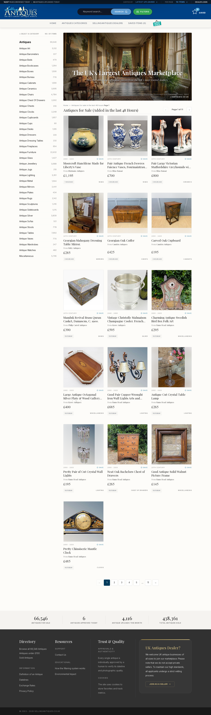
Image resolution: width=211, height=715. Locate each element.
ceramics (187, 182)
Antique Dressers (38, 135)
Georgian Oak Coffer (120, 240)
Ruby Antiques (74, 248)
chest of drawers (139, 490)
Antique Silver (38, 215)
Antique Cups (38, 123)
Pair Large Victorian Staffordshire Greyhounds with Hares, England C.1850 (171, 167)
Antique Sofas (38, 221)
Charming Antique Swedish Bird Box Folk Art (169, 319)
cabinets (188, 259)
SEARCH (119, 11)
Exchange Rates (27, 685)
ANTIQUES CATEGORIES (74, 23)
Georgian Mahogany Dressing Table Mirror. (82, 242)
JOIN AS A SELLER (158, 684)
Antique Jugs (38, 169)
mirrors (100, 259)
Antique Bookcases (38, 65)
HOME (53, 23)
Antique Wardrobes (38, 244)
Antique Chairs (38, 94)
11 (148, 582)
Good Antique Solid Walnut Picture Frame (168, 473)
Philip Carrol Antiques (77, 325)
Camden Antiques (119, 244)
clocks (100, 567)
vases (101, 182)
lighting (144, 413)
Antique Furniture (38, 152)
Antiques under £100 (29, 653)
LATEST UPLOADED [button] (145, 2)
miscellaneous (185, 336)
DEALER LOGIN (201, 2)
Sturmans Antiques (76, 171)
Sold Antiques (26, 658)
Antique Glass (38, 158)
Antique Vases (38, 238)
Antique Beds (38, 60)
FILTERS (144, 11)
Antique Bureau (38, 77)
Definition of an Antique (31, 674)
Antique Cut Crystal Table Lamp (168, 396)
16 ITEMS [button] (181, 2)
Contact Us (60, 655)
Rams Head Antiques (165, 325)
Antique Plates (38, 192)
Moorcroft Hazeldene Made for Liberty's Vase (83, 165)
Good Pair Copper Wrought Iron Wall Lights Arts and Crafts (125, 398)
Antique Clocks (38, 112)
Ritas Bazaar (117, 171)
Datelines (23, 680)
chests (144, 259)
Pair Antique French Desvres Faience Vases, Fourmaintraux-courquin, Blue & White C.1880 (127, 167)
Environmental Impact (65, 674)
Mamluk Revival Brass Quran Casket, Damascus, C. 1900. (82, 319)
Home (65, 105)
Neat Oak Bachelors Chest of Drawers (126, 473)
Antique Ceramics (38, 88)
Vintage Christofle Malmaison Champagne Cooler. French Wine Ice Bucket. (126, 321)
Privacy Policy (26, 691)
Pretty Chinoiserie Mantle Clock (80, 550)
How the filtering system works (70, 668)
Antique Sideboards (38, 210)
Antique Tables (38, 233)
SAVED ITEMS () (137, 23)
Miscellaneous (38, 256)
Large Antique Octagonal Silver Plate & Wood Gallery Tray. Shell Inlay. (81, 398)
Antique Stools (38, 227)
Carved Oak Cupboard (166, 240)
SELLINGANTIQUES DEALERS (108, 23)
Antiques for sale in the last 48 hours (87, 105)
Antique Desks (38, 129)
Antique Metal (38, 181)
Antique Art (38, 48)
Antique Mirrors (38, 187)
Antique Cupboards (38, 117)
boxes (101, 336)
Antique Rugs (38, 198)
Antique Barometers (38, 54)
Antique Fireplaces (38, 146)
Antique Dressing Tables (38, 140)
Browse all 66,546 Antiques (33, 649)
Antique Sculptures (38, 204)
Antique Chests (38, 106)
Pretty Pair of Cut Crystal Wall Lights (83, 473)
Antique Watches (38, 250)
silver (145, 336)
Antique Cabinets (38, 83)
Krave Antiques (118, 325)
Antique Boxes (38, 71)
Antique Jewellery (38, 163)
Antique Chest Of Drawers (38, 100)
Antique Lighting (38, 175)
